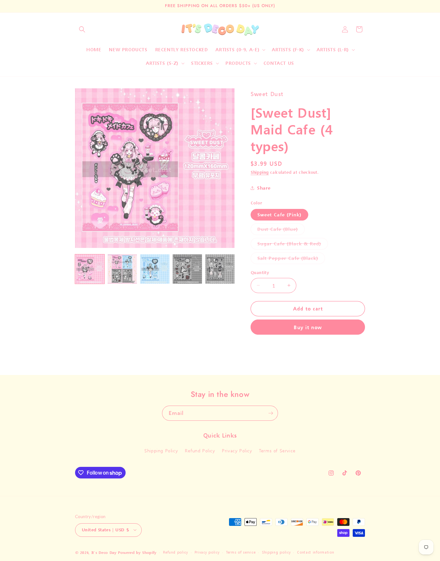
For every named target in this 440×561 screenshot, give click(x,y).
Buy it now (308, 327)
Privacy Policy (237, 451)
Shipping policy (276, 552)
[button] (82, 29)
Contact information (315, 552)
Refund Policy (200, 451)
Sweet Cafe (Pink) (279, 215)
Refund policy (175, 552)
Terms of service (240, 552)
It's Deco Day (104, 552)
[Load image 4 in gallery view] (187, 269)
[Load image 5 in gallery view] (219, 269)
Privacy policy (207, 552)
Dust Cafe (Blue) (281, 230)
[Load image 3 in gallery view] (154, 269)
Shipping (260, 172)
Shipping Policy (161, 451)
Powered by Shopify (137, 552)
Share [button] (264, 188)
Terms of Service (277, 451)
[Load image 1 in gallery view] (89, 269)
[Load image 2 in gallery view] (122, 269)
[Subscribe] (270, 413)
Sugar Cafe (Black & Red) (292, 245)
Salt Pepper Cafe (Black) (291, 259)
